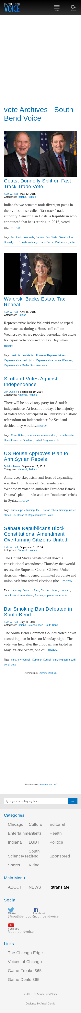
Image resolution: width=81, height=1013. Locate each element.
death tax (16, 355)
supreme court (52, 595)
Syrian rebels (50, 510)
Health (56, 833)
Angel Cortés (47, 1003)
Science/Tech (35, 624)
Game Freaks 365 (25, 970)
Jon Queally (10, 391)
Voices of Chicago (25, 961)
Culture (35, 824)
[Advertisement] (40, 60)
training (63, 510)
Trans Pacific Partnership (53, 242)
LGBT (34, 842)
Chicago (15, 824)
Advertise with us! (48, 784)
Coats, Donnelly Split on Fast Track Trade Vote (37, 183)
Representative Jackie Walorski (54, 360)
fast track (16, 237)
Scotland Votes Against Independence (30, 381)
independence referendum (41, 435)
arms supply (18, 510)
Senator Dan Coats (46, 237)
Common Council (42, 659)
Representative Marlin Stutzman (22, 365)
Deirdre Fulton (12, 466)
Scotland (28, 440)
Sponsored (60, 856)
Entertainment (21, 833)
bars (13, 659)
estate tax (29, 355)
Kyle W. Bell (11, 193)
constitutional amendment (18, 595)
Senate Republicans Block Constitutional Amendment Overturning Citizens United (35, 533)
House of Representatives (51, 355)
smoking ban (60, 659)
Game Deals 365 (24, 979)
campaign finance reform (25, 590)
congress (65, 590)
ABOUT (15, 887)
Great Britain (18, 435)
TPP (17, 242)
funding (30, 510)
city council (23, 659)
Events (35, 833)
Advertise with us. (48, 673)
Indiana (22, 196)
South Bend (51, 624)
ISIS (38, 510)
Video (34, 865)
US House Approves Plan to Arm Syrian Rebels (36, 456)
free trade (28, 237)
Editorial (57, 824)
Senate (39, 595)
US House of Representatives (29, 515)
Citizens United (49, 590)
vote (72, 242)
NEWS (35, 887)
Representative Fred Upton (19, 360)
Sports (14, 865)
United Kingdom (44, 440)
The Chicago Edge (25, 952)
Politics (32, 196)
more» (15, 227)
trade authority (29, 242)
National (22, 394)
